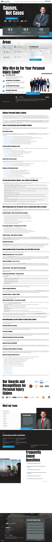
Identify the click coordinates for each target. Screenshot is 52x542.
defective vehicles (11, 173)
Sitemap (16, 538)
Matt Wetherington (10, 120)
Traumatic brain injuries (7, 171)
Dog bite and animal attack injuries (8, 156)
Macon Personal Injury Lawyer (8, 369)
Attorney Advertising (11, 538)
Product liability (6, 173)
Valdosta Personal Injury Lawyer (8, 372)
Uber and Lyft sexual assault (7, 164)
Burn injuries (5, 176)
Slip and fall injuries (6, 150)
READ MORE (5, 440)
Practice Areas (26, 1)
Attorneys (21, 1)
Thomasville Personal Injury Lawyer (8, 373)
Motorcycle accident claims (7, 142)
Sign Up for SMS (20, 537)
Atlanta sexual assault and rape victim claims (10, 163)
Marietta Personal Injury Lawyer (8, 367)
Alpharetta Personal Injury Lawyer (8, 368)
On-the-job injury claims (7, 170)
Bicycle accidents (6, 143)
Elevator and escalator (7, 154)
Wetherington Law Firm (19, 117)
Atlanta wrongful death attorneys (21, 245)
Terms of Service (11, 537)
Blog (39, 1)
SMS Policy (15, 537)
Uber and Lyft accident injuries (8, 140)
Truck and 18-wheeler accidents (8, 137)
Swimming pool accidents (7, 155)
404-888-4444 (7, 531)
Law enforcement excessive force (8, 165)
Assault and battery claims (7, 151)
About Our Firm (16, 1)
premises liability (5, 149)
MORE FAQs (44, 481)
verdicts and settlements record (41, 351)
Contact (42, 1)
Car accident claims (6, 136)
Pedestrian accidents (7, 141)
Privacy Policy (7, 537)
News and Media (35, 1)
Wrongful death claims (7, 172)
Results (31, 1)
